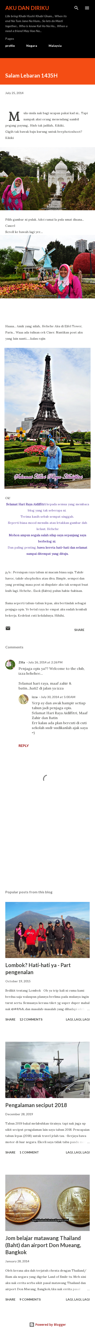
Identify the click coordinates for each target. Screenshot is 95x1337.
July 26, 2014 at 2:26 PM (45, 662)
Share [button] (79, 630)
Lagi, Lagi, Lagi (78, 1019)
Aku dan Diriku (27, 8)
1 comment (29, 1152)
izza (35, 697)
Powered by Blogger (50, 1324)
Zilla (22, 662)
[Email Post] (8, 630)
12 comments (30, 1019)
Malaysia (55, 45)
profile (10, 45)
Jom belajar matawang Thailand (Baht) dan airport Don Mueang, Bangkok (43, 1245)
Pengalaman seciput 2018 (36, 1105)
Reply (24, 745)
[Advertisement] (47, 845)
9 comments (30, 1299)
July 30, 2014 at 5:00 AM (58, 697)
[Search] (76, 8)
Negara (31, 45)
